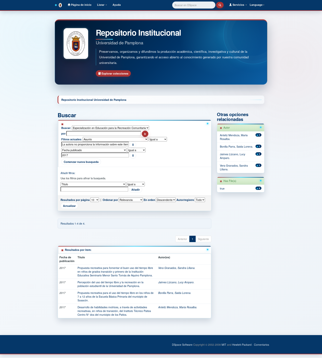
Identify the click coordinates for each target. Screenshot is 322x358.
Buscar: (66, 128)
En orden (149, 200)
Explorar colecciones (114, 73)
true (222, 188)
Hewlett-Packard (242, 344)
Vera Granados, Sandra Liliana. (176, 268)
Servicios (238, 5)
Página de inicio (80, 5)
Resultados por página (75, 200)
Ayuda (117, 5)
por (63, 133)
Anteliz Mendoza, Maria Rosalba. (177, 307)
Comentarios (261, 344)
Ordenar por (110, 200)
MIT (224, 344)
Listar (101, 5)
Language (256, 5)
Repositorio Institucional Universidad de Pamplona (93, 100)
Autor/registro (185, 200)
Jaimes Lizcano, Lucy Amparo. (176, 282)
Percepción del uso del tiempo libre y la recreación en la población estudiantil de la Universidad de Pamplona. (110, 284)
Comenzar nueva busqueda (81, 162)
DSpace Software (182, 344)
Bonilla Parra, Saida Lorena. (174, 293)
